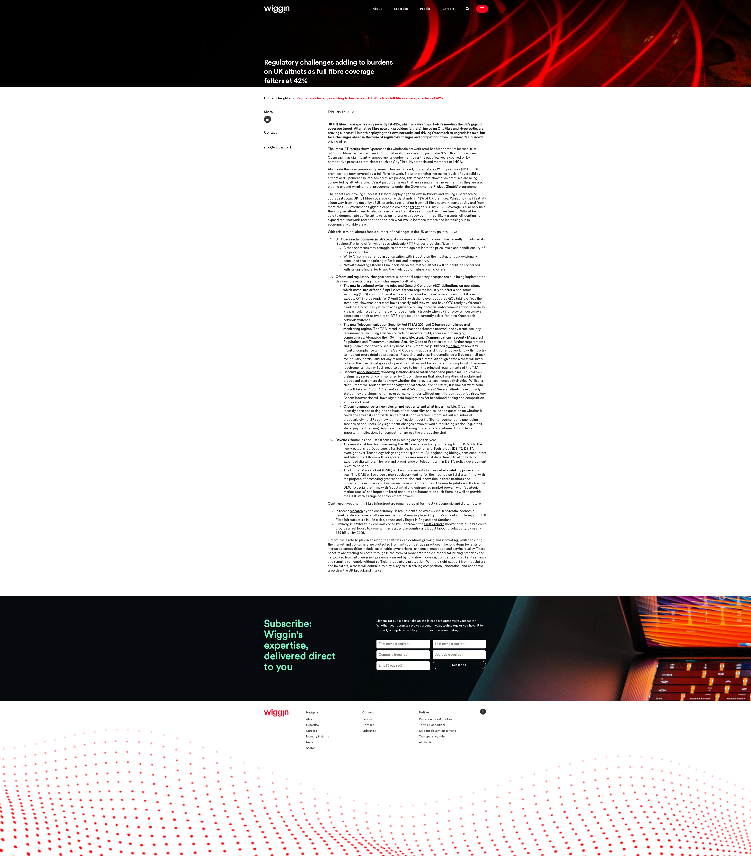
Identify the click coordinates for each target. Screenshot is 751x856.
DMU (387, 470)
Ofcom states (425, 169)
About (377, 8)
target (415, 207)
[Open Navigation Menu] (482, 9)
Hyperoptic (418, 162)
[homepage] (276, 713)
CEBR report (434, 524)
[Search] (467, 9)
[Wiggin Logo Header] (276, 9)
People (425, 8)
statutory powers (460, 470)
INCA (457, 162)
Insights (284, 98)
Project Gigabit (445, 186)
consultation (395, 256)
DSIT (457, 448)
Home (268, 98)
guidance (453, 346)
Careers (448, 8)
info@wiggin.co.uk (278, 147)
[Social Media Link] (483, 712)
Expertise (401, 8)
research (356, 511)
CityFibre (400, 162)
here (421, 239)
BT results (352, 149)
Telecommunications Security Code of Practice (405, 341)
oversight (350, 453)
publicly (475, 389)
